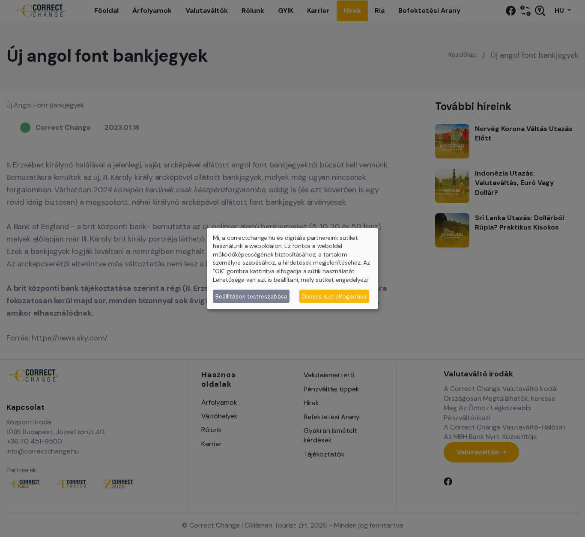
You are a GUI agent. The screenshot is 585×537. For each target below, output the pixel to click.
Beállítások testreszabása (251, 296)
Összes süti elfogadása (334, 296)
